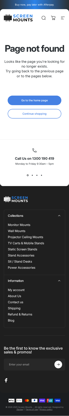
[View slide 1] (27, 175)
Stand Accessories (21, 255)
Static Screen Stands (22, 249)
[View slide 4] (41, 175)
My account (16, 290)
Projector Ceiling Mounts (25, 237)
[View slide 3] (36, 175)
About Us (14, 296)
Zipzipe (19, 409)
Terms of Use (32, 409)
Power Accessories (21, 267)
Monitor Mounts (19, 225)
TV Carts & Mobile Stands (26, 243)
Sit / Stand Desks (20, 261)
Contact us (15, 302)
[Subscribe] (58, 364)
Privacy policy (46, 409)
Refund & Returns (20, 314)
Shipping (14, 308)
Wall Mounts (16, 231)
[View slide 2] (32, 175)
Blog (11, 320)
